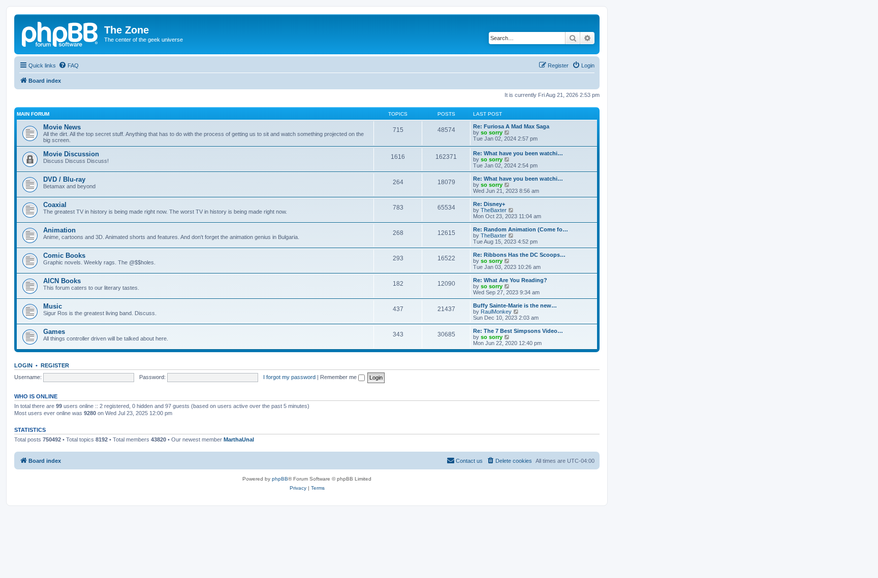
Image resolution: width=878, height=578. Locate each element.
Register (55, 365)
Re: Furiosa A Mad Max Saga (511, 126)
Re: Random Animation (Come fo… (520, 229)
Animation (59, 230)
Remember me (339, 377)
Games (54, 331)
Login (23, 365)
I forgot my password (289, 377)
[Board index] (60, 33)
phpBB (280, 479)
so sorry (492, 132)
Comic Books (64, 255)
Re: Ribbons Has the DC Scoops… (519, 255)
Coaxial (55, 205)
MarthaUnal (239, 439)
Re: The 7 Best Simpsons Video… (518, 331)
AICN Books (62, 281)
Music (52, 306)
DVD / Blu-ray (64, 179)
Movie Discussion (71, 154)
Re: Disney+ (489, 204)
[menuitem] (68, 65)
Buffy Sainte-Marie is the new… (515, 305)
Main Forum (33, 114)
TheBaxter (494, 210)
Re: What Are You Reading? (510, 280)
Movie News (62, 127)
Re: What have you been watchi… (518, 153)
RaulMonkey (496, 312)
